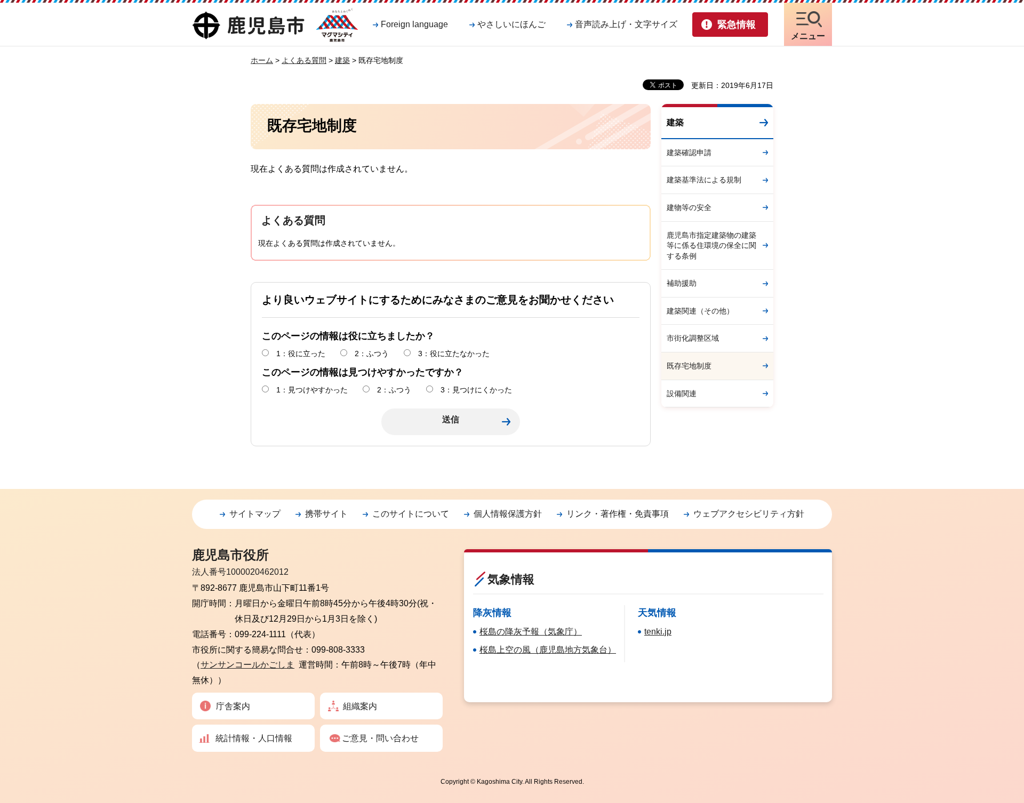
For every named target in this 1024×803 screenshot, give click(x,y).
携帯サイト (326, 513)
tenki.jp (657, 631)
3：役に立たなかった (454, 353)
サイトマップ (255, 513)
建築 (342, 60)
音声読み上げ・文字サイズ (626, 24)
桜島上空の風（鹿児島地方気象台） (547, 649)
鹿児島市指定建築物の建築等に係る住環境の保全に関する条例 (711, 245)
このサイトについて (410, 513)
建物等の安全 (689, 207)
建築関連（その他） (700, 311)
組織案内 (360, 706)
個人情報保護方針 (508, 513)
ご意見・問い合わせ (380, 738)
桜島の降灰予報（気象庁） (530, 631)
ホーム (262, 60)
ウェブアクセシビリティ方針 (748, 513)
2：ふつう (372, 353)
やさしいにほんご (511, 24)
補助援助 (682, 283)
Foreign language (414, 24)
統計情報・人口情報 (253, 738)
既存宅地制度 (689, 366)
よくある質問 (304, 60)
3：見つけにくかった (476, 390)
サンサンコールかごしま (247, 664)
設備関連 (682, 393)
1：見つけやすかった (312, 390)
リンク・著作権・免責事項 (617, 513)
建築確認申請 (689, 152)
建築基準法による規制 (704, 179)
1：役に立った (300, 353)
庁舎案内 (233, 706)
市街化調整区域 (693, 338)
